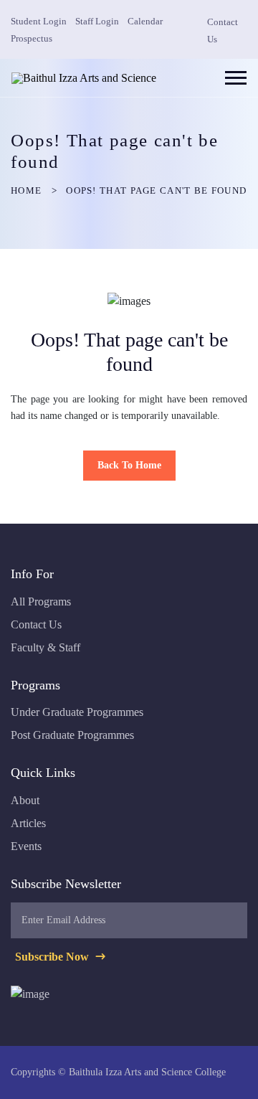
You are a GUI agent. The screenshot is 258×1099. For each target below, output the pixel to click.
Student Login (39, 21)
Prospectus (31, 38)
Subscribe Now (53, 957)
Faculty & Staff (45, 647)
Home (26, 190)
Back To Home (129, 465)
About (25, 800)
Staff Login (97, 21)
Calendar (145, 21)
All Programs (41, 601)
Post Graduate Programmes (72, 735)
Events (26, 846)
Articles (28, 823)
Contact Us (36, 624)
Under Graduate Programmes (77, 712)
